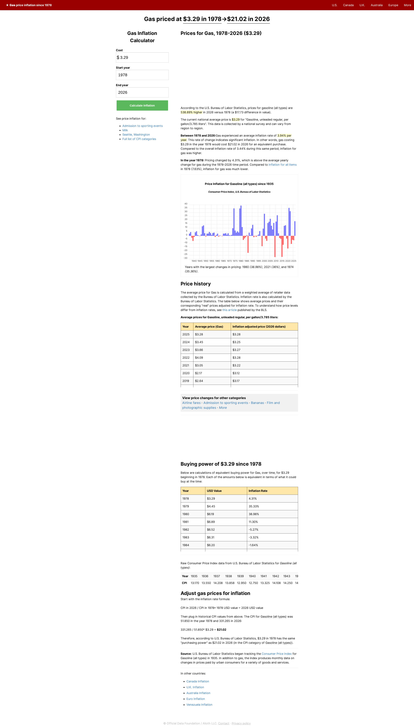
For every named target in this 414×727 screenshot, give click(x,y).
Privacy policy (241, 723)
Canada (348, 5)
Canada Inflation (197, 681)
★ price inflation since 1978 (29, 5)
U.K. (362, 5)
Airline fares (191, 403)
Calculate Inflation (142, 105)
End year (122, 85)
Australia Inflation (198, 693)
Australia (377, 5)
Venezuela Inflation (199, 704)
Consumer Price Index (277, 653)
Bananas (257, 403)
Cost (119, 50)
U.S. (334, 5)
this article (229, 310)
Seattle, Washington (136, 134)
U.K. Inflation (195, 687)
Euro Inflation (195, 698)
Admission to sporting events (142, 126)
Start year (123, 67)
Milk (125, 130)
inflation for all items (283, 164)
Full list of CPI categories (139, 139)
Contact (223, 723)
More (407, 5)
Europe (393, 5)
